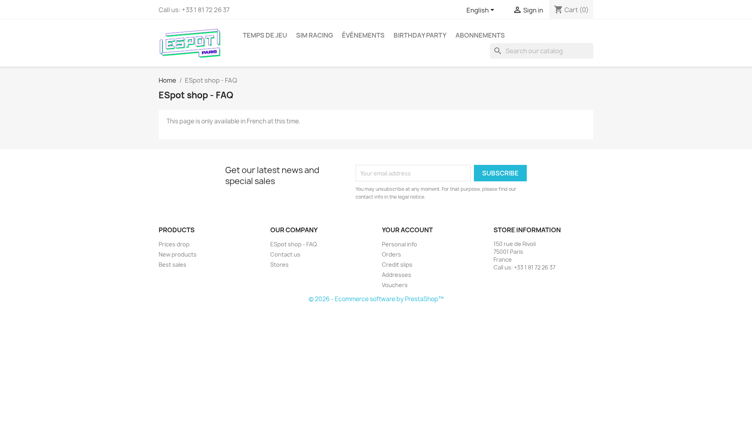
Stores (279, 264)
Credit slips (397, 264)
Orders (391, 254)
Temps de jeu (265, 35)
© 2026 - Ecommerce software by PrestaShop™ (376, 299)
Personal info (399, 244)
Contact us (285, 254)
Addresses (396, 274)
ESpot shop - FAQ (293, 244)
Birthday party (420, 35)
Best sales (172, 264)
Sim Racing (314, 35)
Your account (407, 230)
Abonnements (480, 35)
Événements (363, 35)
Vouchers (395, 285)
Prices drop (174, 244)
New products (178, 254)
